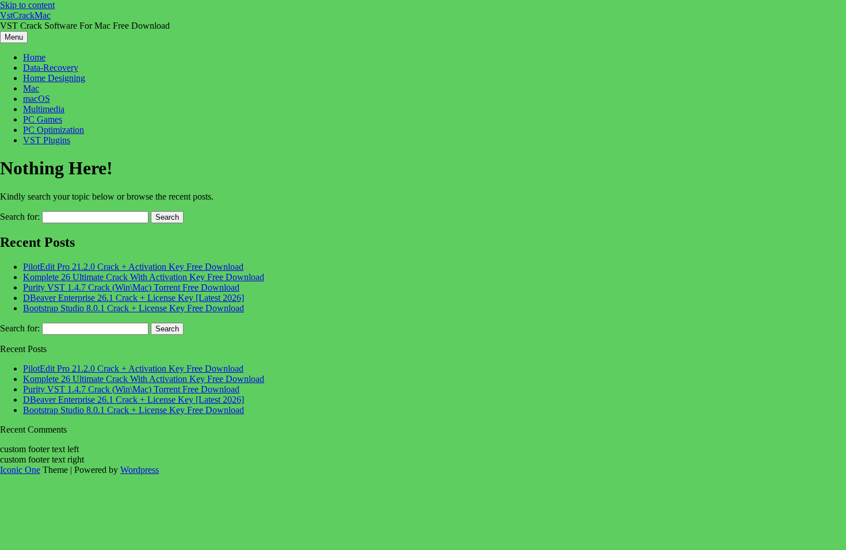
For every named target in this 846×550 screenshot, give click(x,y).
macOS (36, 99)
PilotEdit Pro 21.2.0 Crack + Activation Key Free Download (133, 267)
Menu (14, 37)
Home (34, 57)
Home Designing (54, 78)
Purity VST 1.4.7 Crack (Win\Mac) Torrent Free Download (131, 287)
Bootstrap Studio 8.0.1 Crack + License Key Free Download (133, 308)
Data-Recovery (50, 67)
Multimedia (43, 109)
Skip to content (27, 5)
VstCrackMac (25, 15)
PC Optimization (53, 130)
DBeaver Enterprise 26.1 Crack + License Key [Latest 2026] (133, 298)
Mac (31, 88)
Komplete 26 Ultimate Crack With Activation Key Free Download (143, 277)
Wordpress (139, 470)
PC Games (42, 119)
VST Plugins (46, 140)
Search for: (20, 216)
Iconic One (20, 470)
